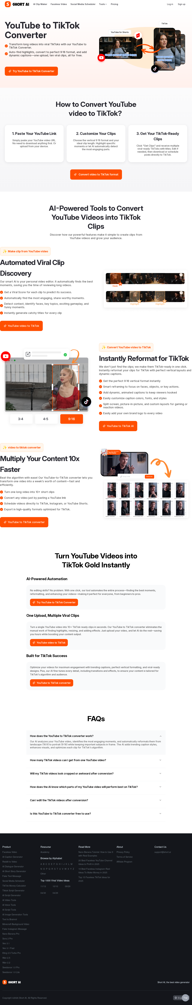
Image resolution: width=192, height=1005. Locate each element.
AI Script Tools (9, 909)
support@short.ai (162, 851)
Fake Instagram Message (14, 928)
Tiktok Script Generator (13, 890)
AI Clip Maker (40, 4)
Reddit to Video (9, 861)
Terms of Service (125, 856)
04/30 (43, 892)
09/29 (67, 886)
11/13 (43, 886)
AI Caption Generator (12, 856)
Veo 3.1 (6, 943)
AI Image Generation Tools (15, 914)
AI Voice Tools (9, 904)
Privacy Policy (123, 851)
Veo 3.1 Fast (8, 948)
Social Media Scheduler (82, 4)
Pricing (114, 4)
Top (185, 997)
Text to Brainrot (9, 919)
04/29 (55, 892)
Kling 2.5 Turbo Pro (11, 952)
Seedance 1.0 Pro (11, 967)
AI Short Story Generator (14, 871)
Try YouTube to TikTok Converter (56, 602)
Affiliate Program (124, 861)
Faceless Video (59, 4)
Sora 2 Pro (7, 938)
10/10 (55, 886)
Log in (170, 4)
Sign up (181, 4)
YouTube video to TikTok (51, 642)
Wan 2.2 (6, 962)
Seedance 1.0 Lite (11, 972)
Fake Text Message (11, 875)
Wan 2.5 (6, 957)
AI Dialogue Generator (13, 866)
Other (43, 873)
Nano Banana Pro (10, 933)
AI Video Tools (9, 900)
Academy (44, 851)
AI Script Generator (11, 895)
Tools (102, 4)
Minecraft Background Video (15, 924)
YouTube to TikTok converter (54, 682)
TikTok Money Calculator (14, 885)
